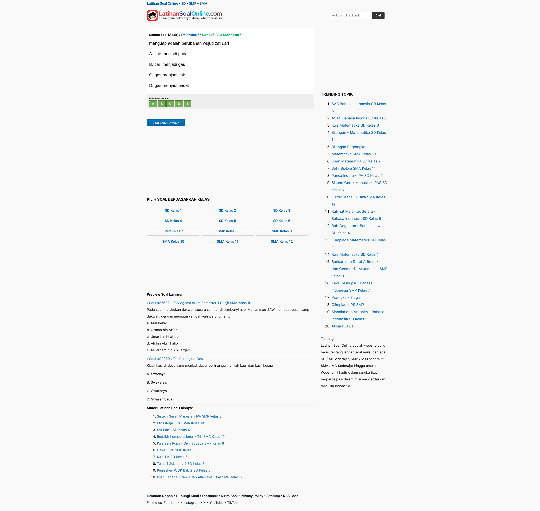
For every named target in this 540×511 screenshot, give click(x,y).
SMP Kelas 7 (190, 35)
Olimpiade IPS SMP (348, 305)
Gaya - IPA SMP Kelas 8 (175, 450)
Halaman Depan (160, 496)
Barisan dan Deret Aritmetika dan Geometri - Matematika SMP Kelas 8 (359, 269)
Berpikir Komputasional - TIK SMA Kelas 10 (191, 436)
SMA (203, 3)
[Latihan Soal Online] (184, 15)
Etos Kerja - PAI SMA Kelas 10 (180, 423)
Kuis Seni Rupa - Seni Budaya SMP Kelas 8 (190, 443)
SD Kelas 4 (173, 221)
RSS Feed (290, 496)
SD (183, 3)
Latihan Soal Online (162, 3)
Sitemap (273, 496)
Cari (378, 15)
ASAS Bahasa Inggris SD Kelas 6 (359, 118)
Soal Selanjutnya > (166, 122)
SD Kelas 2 (227, 210)
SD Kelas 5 (227, 221)
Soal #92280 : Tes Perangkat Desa (177, 359)
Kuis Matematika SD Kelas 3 (355, 125)
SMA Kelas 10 (173, 241)
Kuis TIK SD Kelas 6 (172, 457)
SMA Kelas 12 (282, 241)
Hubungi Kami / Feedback (197, 496)
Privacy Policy (252, 496)
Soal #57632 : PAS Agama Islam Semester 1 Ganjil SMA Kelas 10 (200, 303)
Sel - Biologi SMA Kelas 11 (353, 168)
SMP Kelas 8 (228, 231)
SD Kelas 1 (173, 210)
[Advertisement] (230, 161)
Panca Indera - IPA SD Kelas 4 (357, 175)
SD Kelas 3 (281, 210)
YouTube (216, 502)
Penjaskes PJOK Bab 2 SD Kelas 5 (184, 470)
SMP (192, 3)
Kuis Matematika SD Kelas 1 (355, 254)
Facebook (172, 502)
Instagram (191, 502)
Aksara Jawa (343, 326)
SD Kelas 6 (281, 221)
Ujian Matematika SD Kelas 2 (356, 161)
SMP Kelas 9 (282, 231)
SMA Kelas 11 (227, 241)
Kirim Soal (229, 496)
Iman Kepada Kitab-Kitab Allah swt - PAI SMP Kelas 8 (199, 477)
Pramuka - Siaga (346, 297)
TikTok (232, 502)
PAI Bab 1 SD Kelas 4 (173, 430)
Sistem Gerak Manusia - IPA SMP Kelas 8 (189, 416)
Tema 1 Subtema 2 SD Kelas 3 (181, 463)
